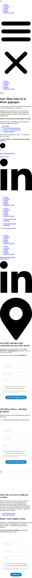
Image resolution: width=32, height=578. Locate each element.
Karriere (6, 5)
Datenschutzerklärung (10, 219)
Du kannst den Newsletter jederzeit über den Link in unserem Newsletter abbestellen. (14, 391)
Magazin (6, 11)
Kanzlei (6, 9)
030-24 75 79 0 (4, 156)
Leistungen (7, 6)
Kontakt (6, 8)
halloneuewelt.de (11, 228)
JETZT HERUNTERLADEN (16, 397)
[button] (16, 47)
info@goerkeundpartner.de (7, 153)
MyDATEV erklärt (9, 12)
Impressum (7, 220)
